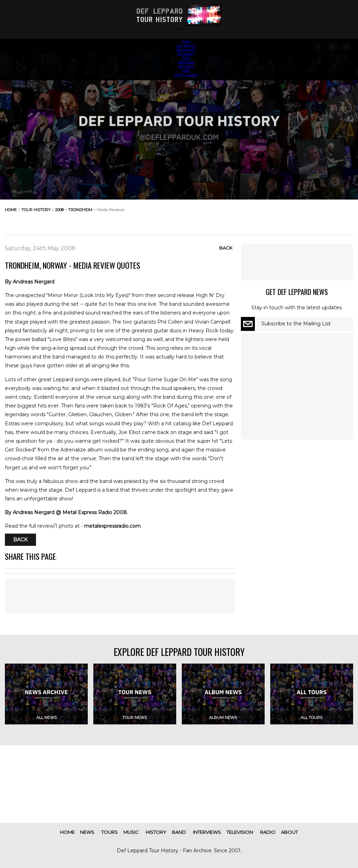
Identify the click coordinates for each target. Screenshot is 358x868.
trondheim (80, 209)
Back (225, 248)
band (186, 58)
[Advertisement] (297, 215)
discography (186, 49)
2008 (59, 209)
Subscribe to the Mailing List (296, 323)
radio (186, 70)
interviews (186, 62)
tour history (186, 45)
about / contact (186, 74)
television (186, 66)
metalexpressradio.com (112, 526)
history (156, 832)
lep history (186, 53)
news (186, 41)
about (289, 832)
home (11, 209)
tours (109, 832)
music (131, 832)
